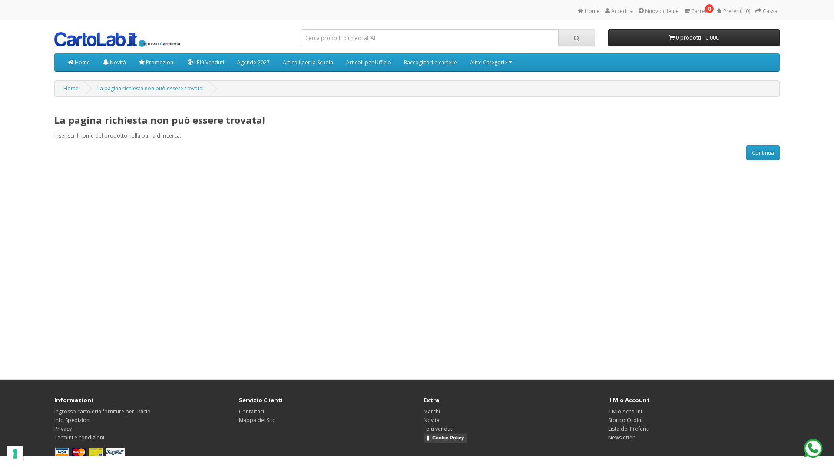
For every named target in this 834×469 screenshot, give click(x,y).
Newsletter (621, 437)
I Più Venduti (208, 62)
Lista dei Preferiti (628, 429)
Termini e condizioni (79, 437)
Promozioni (160, 62)
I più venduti (438, 429)
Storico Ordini (625, 420)
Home (81, 62)
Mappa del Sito (257, 420)
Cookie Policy (448, 438)
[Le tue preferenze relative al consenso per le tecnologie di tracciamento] (15, 454)
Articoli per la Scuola (308, 62)
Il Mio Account (625, 411)
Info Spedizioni (72, 420)
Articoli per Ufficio (368, 62)
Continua (763, 152)
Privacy (63, 429)
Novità (117, 62)
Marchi (432, 411)
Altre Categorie (489, 62)
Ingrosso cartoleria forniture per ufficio (102, 411)
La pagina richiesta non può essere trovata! (150, 88)
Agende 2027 (253, 62)
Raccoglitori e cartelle (430, 62)
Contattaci (251, 411)
